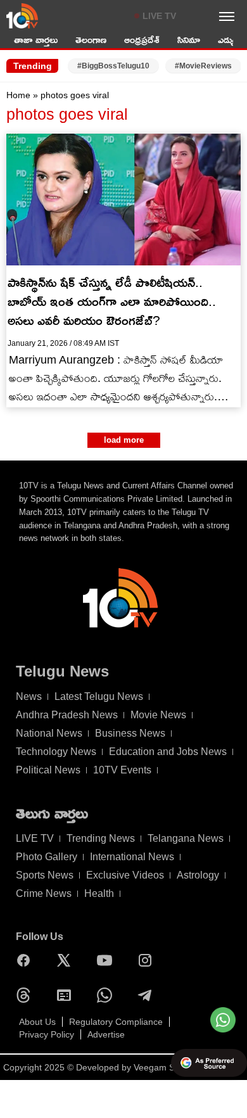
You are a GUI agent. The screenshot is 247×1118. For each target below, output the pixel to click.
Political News (48, 770)
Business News (130, 733)
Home (18, 95)
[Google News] (67, 995)
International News (132, 856)
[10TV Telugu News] (22, 16)
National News (49, 733)
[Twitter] (67, 960)
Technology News (56, 751)
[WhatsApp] (107, 995)
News (29, 696)
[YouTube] (107, 960)
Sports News (44, 875)
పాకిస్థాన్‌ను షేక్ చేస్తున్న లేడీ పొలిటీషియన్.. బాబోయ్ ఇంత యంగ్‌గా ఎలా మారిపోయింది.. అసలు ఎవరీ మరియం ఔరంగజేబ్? (112, 301)
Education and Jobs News (168, 751)
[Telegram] (148, 995)
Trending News (100, 838)
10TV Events (122, 770)
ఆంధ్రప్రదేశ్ (142, 39)
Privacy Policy (46, 1034)
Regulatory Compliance (116, 1022)
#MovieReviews (203, 65)
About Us (37, 1022)
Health (99, 893)
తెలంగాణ (90, 39)
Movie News (158, 714)
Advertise (106, 1034)
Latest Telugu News (98, 696)
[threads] (26, 995)
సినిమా (188, 39)
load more (124, 440)
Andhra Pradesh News (67, 714)
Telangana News (186, 838)
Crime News (44, 893)
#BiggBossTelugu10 (113, 65)
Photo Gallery (46, 856)
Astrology (198, 875)
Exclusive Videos (125, 875)
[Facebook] (26, 960)
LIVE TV (159, 16)
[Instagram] (148, 960)
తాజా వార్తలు (36, 39)
